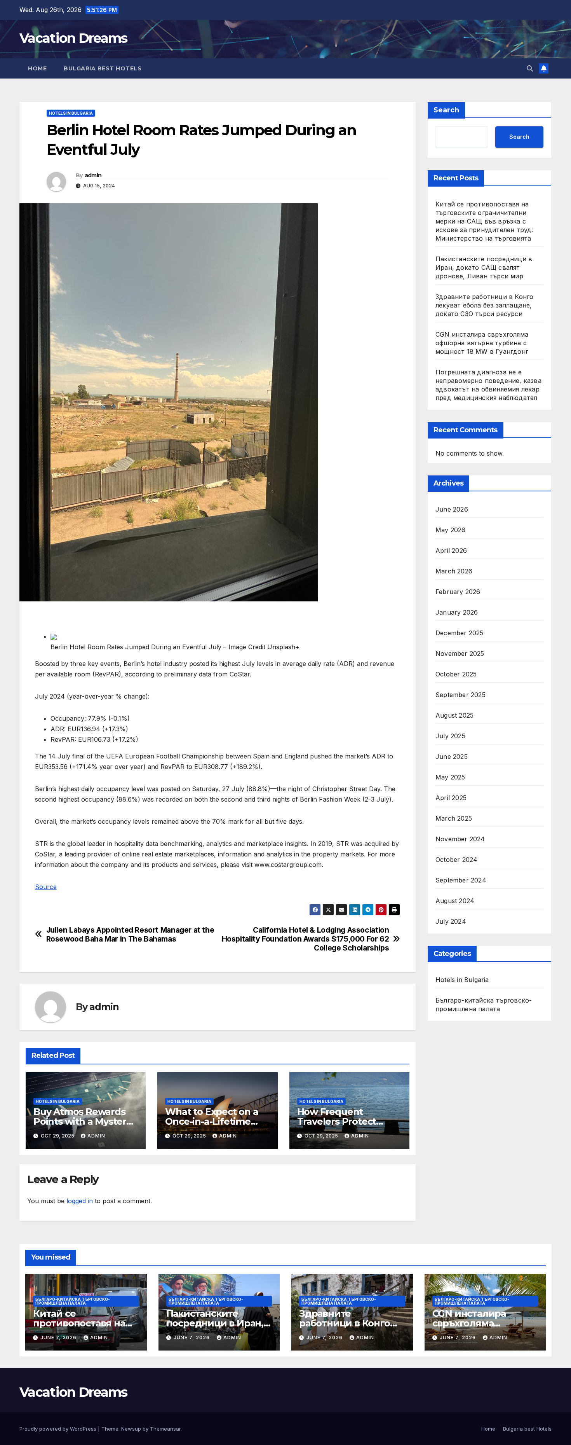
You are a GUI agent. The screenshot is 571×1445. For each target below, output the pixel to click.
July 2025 (450, 736)
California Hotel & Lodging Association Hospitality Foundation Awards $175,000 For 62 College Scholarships (305, 939)
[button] (530, 68)
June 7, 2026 (59, 1337)
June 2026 (451, 509)
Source (46, 887)
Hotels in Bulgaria (71, 113)
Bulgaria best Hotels (102, 68)
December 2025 (459, 633)
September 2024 (460, 880)
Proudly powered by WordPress (58, 1429)
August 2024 (454, 901)
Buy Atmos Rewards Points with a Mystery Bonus (82, 1121)
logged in (79, 1201)
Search (446, 110)
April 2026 (451, 550)
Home (37, 68)
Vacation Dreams (73, 38)
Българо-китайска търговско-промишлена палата (483, 1004)
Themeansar (165, 1429)
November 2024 (460, 839)
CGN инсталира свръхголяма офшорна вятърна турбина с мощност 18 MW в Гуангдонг (481, 342)
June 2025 (451, 756)
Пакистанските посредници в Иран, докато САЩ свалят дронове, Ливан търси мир (483, 267)
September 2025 (460, 695)
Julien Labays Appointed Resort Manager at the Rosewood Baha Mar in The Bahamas (130, 935)
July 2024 (450, 921)
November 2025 (459, 653)
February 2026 (457, 592)
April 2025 (451, 798)
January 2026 (456, 612)
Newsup (131, 1429)
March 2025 (453, 818)
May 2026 (450, 530)
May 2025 (450, 777)
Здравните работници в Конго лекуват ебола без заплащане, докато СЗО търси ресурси (484, 305)
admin (93, 175)
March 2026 (453, 571)
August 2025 (454, 715)
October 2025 (456, 674)
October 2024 (456, 859)
